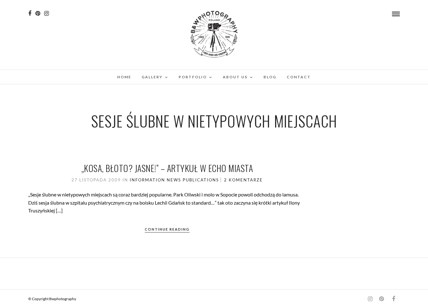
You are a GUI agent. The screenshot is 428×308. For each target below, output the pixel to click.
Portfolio (193, 77)
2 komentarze (243, 179)
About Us (235, 77)
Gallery (152, 77)
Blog (270, 77)
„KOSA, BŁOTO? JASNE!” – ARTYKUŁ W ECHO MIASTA (167, 168)
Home (124, 77)
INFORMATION (147, 179)
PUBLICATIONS (201, 179)
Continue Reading (167, 229)
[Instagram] (46, 13)
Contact (299, 77)
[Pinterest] (37, 13)
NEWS (174, 179)
